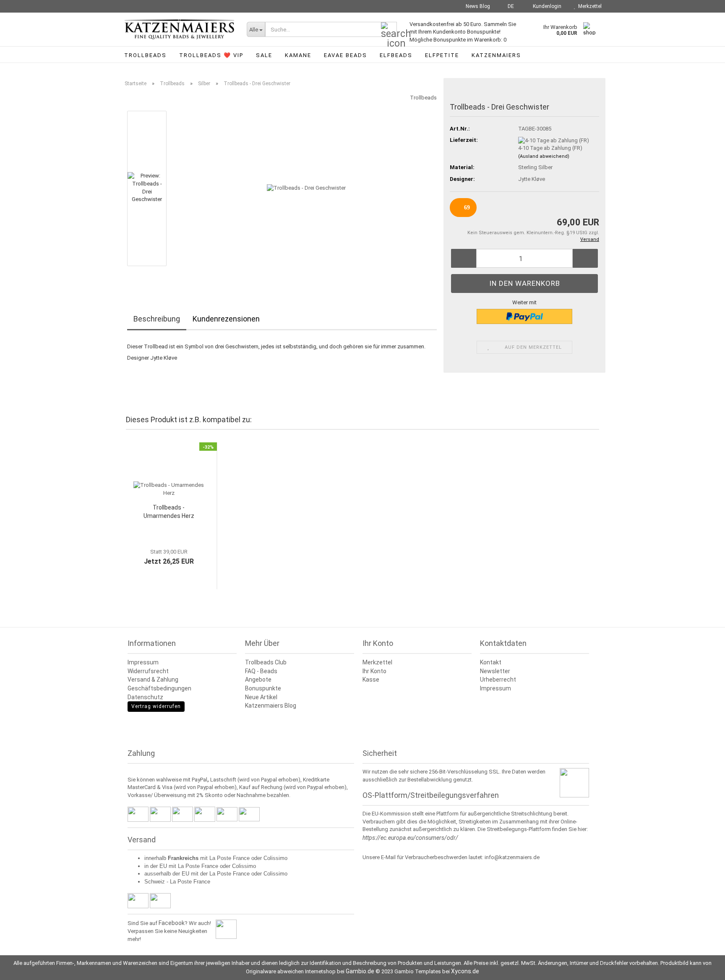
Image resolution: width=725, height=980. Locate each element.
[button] (508, 6)
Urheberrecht (498, 679)
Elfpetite (442, 55)
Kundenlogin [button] (545, 6)
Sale (264, 55)
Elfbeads (396, 55)
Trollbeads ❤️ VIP (211, 55)
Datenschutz (145, 697)
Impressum (143, 662)
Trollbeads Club (266, 662)
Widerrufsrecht (148, 671)
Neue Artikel (261, 697)
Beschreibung (156, 318)
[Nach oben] (702, 967)
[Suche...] (389, 29)
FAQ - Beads (261, 671)
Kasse (370, 679)
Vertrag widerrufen (156, 706)
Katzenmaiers (496, 55)
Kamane (298, 55)
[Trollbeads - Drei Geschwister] (306, 188)
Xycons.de (465, 971)
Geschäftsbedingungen (159, 688)
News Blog (477, 6)
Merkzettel (589, 6)
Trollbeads (145, 55)
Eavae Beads (345, 55)
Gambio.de (360, 971)
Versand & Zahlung (153, 679)
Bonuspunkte (263, 688)
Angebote (258, 679)
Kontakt (490, 662)
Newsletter (495, 671)
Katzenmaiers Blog (270, 705)
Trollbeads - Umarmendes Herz (168, 511)
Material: (462, 167)
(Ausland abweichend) (543, 156)
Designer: (462, 179)
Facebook (172, 923)
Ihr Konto (374, 671)
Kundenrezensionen (226, 318)
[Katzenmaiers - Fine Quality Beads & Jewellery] (179, 29)
